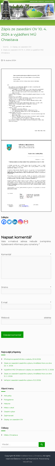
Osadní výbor (9, 411)
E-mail (26, 302)
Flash (23, 459)
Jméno (26, 287)
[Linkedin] (14, 221)
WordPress (27, 462)
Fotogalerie (9, 400)
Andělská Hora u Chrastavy (31, 456)
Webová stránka (26, 317)
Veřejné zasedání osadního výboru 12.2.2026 (22, 380)
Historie (7, 403)
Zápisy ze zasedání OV (21, 47)
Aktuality (8, 396)
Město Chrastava (11, 435)
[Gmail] (25, 221)
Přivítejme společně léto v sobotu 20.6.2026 (22, 359)
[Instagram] (20, 221)
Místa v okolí (9, 407)
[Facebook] (3, 221)
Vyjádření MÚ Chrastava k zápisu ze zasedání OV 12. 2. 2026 (29, 370)
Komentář (26, 254)
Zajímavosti (9, 415)
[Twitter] (9, 221)
